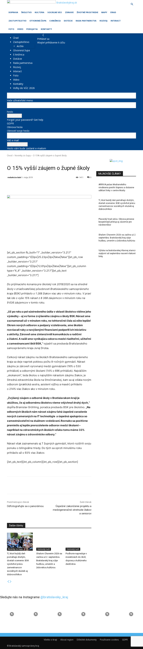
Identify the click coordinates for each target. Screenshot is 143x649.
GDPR (10, 123)
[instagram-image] (12, 614)
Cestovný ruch (43, 549)
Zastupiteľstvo (17, 20)
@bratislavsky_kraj (54, 597)
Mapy (104, 12)
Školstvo (26, 12)
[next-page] (10, 581)
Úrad (113, 12)
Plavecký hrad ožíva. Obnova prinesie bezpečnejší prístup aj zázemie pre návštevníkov (116, 222)
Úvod (9, 155)
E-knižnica (55, 20)
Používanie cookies (109, 639)
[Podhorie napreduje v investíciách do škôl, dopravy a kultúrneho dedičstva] (78, 542)
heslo (10, 111)
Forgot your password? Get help (25, 119)
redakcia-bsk (14, 177)
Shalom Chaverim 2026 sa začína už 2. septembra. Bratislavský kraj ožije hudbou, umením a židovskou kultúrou (49, 560)
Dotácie (68, 20)
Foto (11, 29)
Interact (116, 20)
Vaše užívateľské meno (20, 100)
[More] (88, 186)
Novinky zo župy (23, 155)
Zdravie (69, 12)
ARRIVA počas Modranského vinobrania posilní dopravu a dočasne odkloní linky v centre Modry (116, 187)
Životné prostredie (87, 12)
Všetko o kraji (50, 639)
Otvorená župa (37, 20)
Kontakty (46, 29)
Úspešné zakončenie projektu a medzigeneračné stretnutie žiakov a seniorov (72, 510)
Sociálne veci (54, 12)
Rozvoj (103, 20)
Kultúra (39, 12)
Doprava (13, 12)
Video (20, 29)
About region (66, 639)
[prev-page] (8, 581)
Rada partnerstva (86, 20)
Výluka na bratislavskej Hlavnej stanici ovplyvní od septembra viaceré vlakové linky (117, 253)
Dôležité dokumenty (87, 639)
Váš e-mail (13, 140)
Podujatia (32, 29)
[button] (132, 4)
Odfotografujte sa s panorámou (25, 506)
